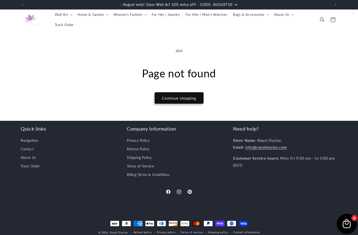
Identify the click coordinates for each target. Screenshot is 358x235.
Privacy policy (166, 232)
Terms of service (191, 232)
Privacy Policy (138, 140)
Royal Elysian (119, 232)
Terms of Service (140, 166)
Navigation (29, 140)
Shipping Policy (139, 157)
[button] (63, 15)
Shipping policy (218, 232)
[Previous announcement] (22, 4)
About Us (28, 157)
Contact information (246, 232)
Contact (27, 149)
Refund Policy (138, 149)
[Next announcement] (335, 4)
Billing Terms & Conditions (148, 175)
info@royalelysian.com (266, 147)
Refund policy (142, 232)
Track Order (30, 166)
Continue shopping (179, 98)
